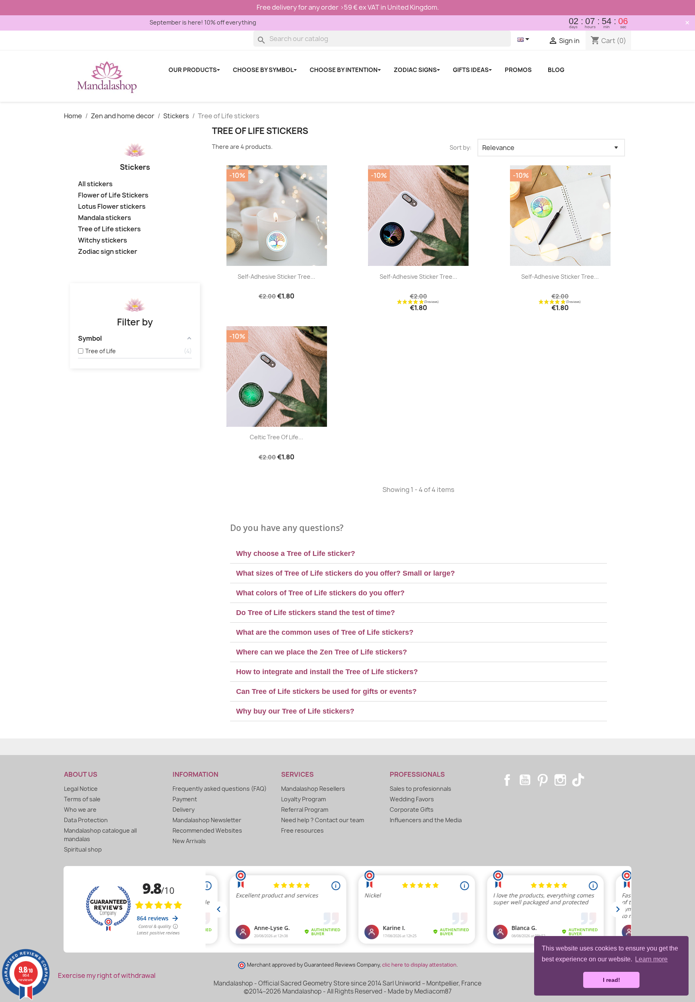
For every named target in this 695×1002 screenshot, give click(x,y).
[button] (418, 554)
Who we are (80, 809)
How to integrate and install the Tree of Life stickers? (327, 672)
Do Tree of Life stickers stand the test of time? (315, 613)
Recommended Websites (207, 830)
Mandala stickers (104, 218)
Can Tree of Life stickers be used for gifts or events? (326, 691)
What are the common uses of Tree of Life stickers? (324, 632)
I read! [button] (611, 980)
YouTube (525, 780)
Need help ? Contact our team (322, 820)
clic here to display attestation (419, 964)
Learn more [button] (651, 959)
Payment (185, 799)
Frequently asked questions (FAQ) (220, 788)
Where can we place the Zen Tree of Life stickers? (321, 652)
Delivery (184, 809)
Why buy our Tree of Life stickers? (295, 711)
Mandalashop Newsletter (207, 820)
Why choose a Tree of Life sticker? (295, 553)
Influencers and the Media (426, 820)
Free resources (302, 830)
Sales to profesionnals (420, 788)
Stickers (135, 167)
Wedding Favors (412, 799)
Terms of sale (82, 799)
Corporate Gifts (412, 809)
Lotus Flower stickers (112, 206)
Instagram (560, 780)
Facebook (507, 780)
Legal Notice (81, 788)
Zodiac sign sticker (107, 251)
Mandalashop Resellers (313, 788)
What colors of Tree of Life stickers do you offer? (320, 593)
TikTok (578, 780)
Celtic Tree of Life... (276, 437)
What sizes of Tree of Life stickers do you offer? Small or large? (345, 573)
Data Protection (86, 820)
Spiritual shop (83, 849)
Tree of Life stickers (109, 229)
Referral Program (304, 809)
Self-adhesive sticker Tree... (276, 276)
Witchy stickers (102, 240)
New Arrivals (189, 841)
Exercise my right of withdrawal (107, 975)
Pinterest (543, 780)
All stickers (95, 184)
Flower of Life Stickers (113, 195)
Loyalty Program (303, 799)
